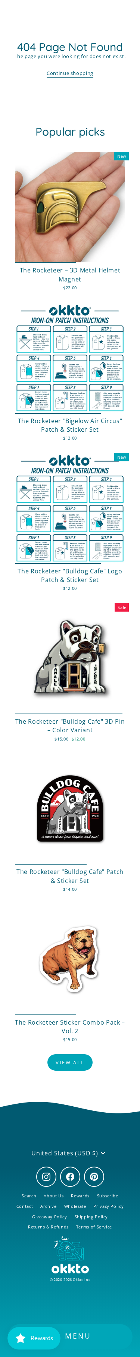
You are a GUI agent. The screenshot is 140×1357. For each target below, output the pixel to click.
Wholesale (75, 1206)
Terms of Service (94, 1227)
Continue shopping (70, 73)
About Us (53, 1195)
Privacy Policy (108, 1206)
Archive (48, 1206)
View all (70, 1062)
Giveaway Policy (49, 1216)
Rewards (80, 1195)
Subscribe (107, 1195)
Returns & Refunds (48, 1227)
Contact (24, 1206)
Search (29, 1195)
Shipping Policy (91, 1216)
